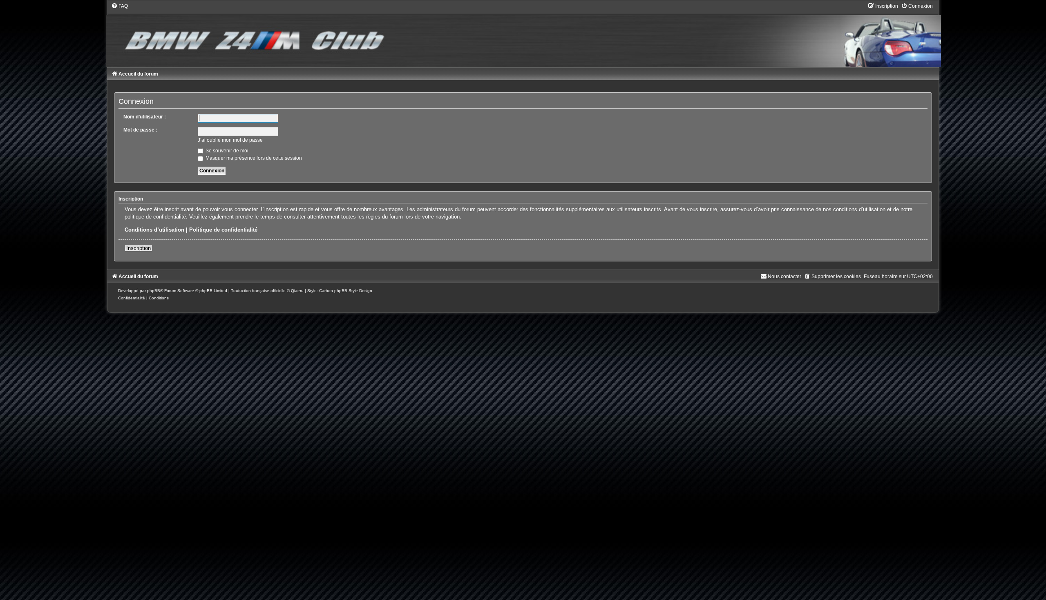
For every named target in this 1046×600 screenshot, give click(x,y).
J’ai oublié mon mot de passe (230, 140)
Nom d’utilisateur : (144, 117)
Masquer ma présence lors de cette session (253, 158)
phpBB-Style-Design (353, 290)
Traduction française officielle (258, 290)
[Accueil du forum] (523, 34)
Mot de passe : (140, 130)
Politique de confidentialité (223, 230)
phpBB (153, 290)
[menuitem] (119, 6)
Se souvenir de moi (226, 151)
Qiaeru (297, 290)
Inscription (138, 248)
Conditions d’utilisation (154, 230)
